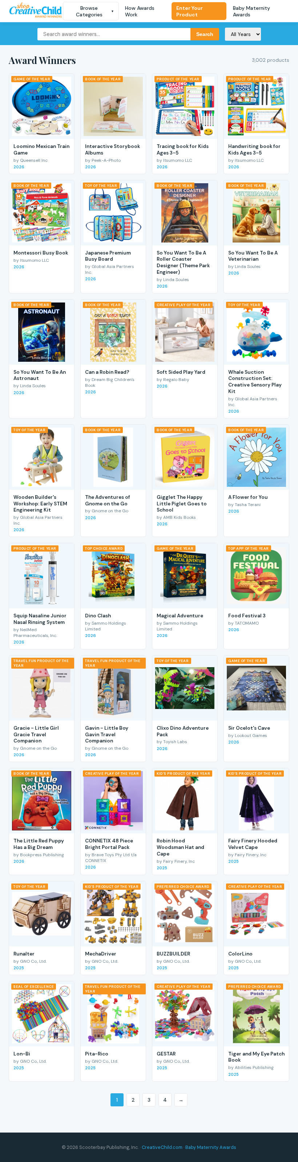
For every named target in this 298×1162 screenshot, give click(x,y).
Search (204, 34)
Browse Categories (95, 11)
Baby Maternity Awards (251, 11)
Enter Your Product (189, 11)
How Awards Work (139, 11)
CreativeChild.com (162, 1147)
